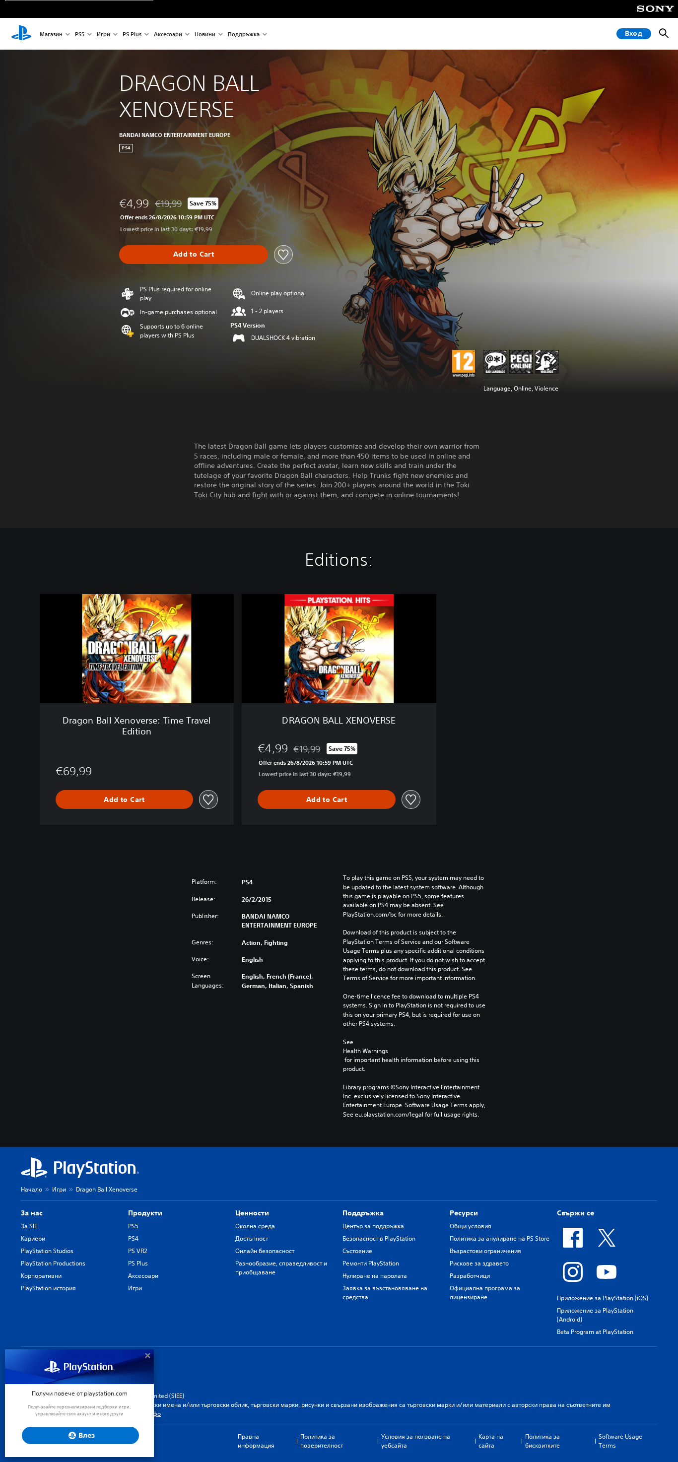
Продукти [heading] (145, 1212)
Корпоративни (41, 1275)
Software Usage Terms (620, 1441)
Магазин (51, 34)
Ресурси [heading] (464, 1212)
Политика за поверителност (321, 1441)
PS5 (79, 34)
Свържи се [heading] (575, 1212)
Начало (31, 1189)
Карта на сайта (490, 1441)
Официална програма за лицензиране (485, 1292)
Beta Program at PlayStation (595, 1332)
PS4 (133, 1238)
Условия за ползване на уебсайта (415, 1441)
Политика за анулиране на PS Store (499, 1238)
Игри (103, 34)
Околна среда (255, 1226)
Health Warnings (365, 1051)
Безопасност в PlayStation (378, 1238)
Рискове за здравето (479, 1263)
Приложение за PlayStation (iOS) (602, 1298)
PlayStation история (48, 1288)
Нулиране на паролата (374, 1275)
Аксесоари (168, 34)
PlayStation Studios (47, 1251)
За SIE (29, 1226)
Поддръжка (244, 34)
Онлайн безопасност (264, 1251)
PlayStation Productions (53, 1263)
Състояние (357, 1251)
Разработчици (470, 1275)
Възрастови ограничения (485, 1251)
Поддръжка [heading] (363, 1212)
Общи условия (470, 1226)
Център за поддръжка (373, 1226)
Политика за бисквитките (542, 1441)
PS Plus (132, 34)
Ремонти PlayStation (370, 1263)
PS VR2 (137, 1251)
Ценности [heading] (252, 1212)
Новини (205, 34)
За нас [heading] (32, 1212)
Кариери (33, 1238)
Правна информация (256, 1441)
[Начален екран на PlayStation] (21, 33)
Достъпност (251, 1238)
